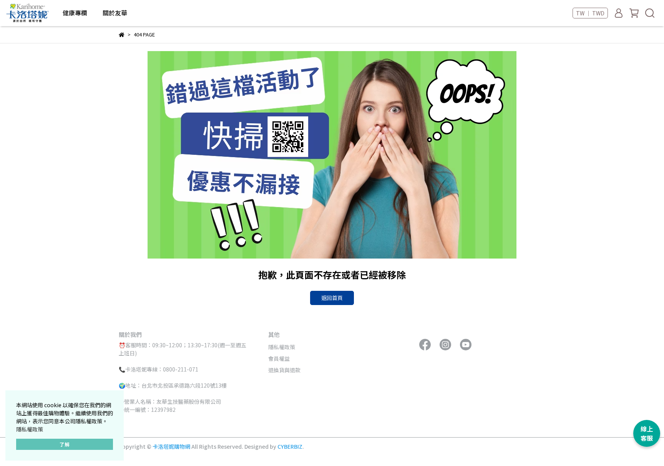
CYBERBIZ (289, 446)
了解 (65, 444)
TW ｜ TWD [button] (590, 13)
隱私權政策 (29, 429)
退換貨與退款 (284, 370)
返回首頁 (332, 298)
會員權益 (279, 358)
